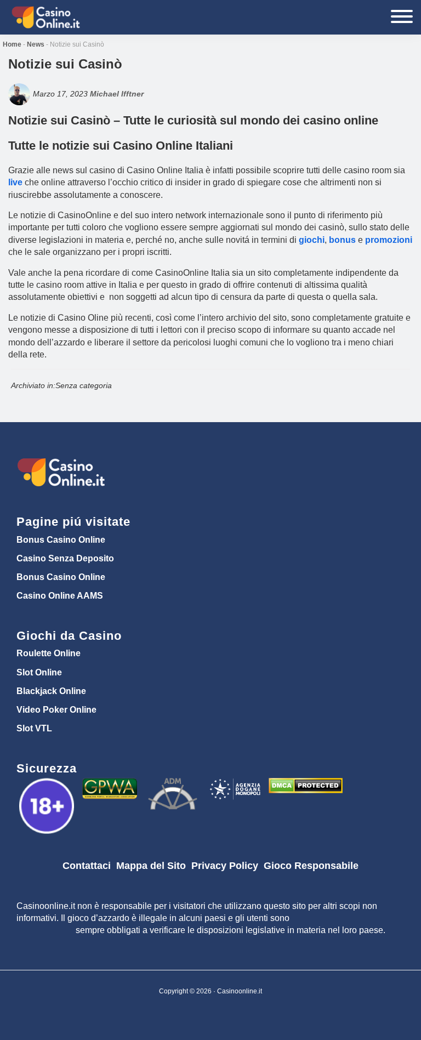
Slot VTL (34, 728)
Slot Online (39, 672)
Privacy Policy (224, 865)
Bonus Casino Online (60, 539)
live (15, 182)
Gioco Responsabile (311, 865)
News (35, 44)
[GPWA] (111, 785)
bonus (342, 240)
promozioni (388, 240)
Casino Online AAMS (59, 595)
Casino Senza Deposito (65, 558)
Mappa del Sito (151, 865)
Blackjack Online (51, 691)
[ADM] (174, 785)
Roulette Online (48, 653)
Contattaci (86, 865)
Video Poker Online (56, 709)
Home (12, 44)
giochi (312, 240)
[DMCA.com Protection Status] (306, 785)
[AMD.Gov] (47, 785)
